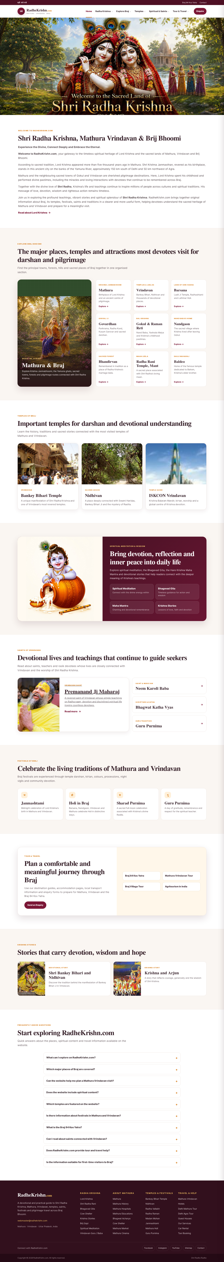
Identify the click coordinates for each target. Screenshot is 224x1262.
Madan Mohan (153, 1218)
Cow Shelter (86, 1213)
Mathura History (121, 1203)
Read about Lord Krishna (32, 212)
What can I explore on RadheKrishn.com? (71, 1057)
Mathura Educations (123, 1213)
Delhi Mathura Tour (187, 1208)
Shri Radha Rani (88, 1203)
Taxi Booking (184, 1233)
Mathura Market (121, 1228)
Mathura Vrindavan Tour (179, 875)
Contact (203, 2)
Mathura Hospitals (122, 1208)
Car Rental (183, 1228)
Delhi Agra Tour (185, 1213)
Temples (140, 11)
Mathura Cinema (121, 1233)
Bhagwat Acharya (121, 1218)
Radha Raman (152, 1213)
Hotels (181, 1203)
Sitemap (188, 1248)
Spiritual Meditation (89, 1228)
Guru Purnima (152, 1233)
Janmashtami (152, 1223)
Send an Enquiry (35, 905)
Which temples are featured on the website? (72, 1104)
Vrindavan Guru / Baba (91, 1233)
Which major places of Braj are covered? (70, 1069)
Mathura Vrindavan (187, 1199)
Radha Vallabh (153, 1208)
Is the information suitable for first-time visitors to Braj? (79, 1162)
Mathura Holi (152, 1228)
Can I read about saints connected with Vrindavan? (76, 1138)
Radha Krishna (104, 11)
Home (89, 11)
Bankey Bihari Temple (156, 1199)
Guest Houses (185, 1218)
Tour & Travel (181, 11)
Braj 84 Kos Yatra (189, 2)
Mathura (117, 1199)
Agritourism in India (176, 886)
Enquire (200, 11)
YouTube (176, 1248)
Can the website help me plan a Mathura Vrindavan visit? (80, 1080)
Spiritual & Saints (159, 11)
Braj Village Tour (134, 886)
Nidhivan (150, 1203)
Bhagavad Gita (87, 1208)
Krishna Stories (87, 1218)
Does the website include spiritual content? (72, 1092)
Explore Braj (123, 11)
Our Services (184, 1223)
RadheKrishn (35, 1194)
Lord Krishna (86, 1199)
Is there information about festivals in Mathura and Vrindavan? (83, 1115)
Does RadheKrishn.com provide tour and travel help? (78, 1150)
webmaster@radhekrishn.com (32, 1220)
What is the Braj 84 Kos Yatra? (64, 1127)
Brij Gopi (84, 1223)
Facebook (148, 1248)
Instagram (162, 1248)
